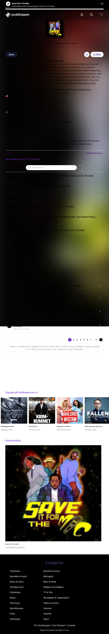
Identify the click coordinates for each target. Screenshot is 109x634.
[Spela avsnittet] (9, 177)
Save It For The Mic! (54, 47)
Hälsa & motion (51, 603)
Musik (13, 597)
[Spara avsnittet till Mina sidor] (86, 54)
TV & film (48, 592)
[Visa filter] (80, 167)
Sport (46, 619)
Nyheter (47, 613)
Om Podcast (59, 625)
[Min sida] (82, 15)
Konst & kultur (17, 581)
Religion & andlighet (53, 587)
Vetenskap (15, 619)
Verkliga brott (17, 587)
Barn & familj (49, 581)
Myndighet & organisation (56, 597)
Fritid (12, 613)
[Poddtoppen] (17, 15)
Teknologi (15, 603)
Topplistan (15, 571)
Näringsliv (48, 576)
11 (96, 339)
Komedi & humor (51, 571)
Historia (47, 608)
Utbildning (15, 592)
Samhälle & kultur (18, 576)
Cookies (71, 625)
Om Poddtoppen (42, 625)
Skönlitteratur (16, 608)
